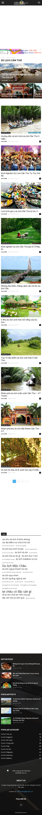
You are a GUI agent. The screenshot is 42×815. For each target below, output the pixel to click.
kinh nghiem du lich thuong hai (10, 585)
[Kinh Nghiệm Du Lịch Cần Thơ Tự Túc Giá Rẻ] (21, 158)
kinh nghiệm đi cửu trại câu (9, 588)
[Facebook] (21, 805)
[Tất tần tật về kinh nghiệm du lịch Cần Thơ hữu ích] (21, 76)
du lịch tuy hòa (19, 581)
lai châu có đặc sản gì (16, 591)
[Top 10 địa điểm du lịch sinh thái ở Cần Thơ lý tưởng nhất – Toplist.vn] (21, 342)
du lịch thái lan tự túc (8, 581)
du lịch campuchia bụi (31, 549)
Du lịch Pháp (5, 746)
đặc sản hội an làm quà (13, 598)
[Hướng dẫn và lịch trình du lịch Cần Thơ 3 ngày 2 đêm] (21, 120)
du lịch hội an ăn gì (11, 556)
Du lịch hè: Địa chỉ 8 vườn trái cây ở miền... (20, 470)
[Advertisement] (21, 27)
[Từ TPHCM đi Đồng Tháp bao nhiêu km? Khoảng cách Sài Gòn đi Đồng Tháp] (6, 720)
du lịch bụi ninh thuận (13, 549)
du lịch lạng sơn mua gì (8, 559)
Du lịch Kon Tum (30, 556)
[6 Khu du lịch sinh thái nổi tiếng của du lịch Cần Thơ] (21, 306)
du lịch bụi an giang (21, 545)
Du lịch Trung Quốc (7, 743)
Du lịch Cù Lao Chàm (7, 552)
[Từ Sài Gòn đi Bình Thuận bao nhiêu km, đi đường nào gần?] (6, 701)
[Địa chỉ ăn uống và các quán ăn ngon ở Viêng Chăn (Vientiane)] (6, 685)
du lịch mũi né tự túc (8, 562)
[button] (39, 2)
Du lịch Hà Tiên (33, 552)
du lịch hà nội (21, 552)
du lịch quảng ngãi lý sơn (14, 578)
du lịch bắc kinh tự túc (8, 545)
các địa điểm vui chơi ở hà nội (16, 542)
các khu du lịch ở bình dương (16, 539)
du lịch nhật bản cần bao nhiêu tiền (11, 572)
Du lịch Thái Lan (6, 734)
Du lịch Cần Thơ (6, 71)
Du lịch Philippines (7, 752)
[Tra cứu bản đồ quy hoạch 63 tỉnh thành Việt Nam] (21, 51)
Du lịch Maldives (6, 758)
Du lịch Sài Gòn (6, 749)
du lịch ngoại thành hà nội (14, 569)
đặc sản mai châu (30, 598)
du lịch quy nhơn (10, 575)
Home (3, 57)
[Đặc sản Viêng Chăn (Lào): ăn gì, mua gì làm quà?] (6, 675)
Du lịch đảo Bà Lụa (29, 581)
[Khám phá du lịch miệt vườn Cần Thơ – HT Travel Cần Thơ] (21, 379)
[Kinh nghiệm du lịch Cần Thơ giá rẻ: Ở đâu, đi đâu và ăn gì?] (21, 231)
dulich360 (4, 80)
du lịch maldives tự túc (26, 559)
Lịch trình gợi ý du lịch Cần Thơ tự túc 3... (20, 211)
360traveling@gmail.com (25, 791)
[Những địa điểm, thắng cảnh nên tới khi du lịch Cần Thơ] (21, 269)
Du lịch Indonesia (6, 755)
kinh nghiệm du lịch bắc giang (28, 585)
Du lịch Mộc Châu (14, 566)
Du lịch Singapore (7, 737)
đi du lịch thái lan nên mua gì (16, 595)
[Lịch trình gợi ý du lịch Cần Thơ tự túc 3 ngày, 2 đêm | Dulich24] (21, 196)
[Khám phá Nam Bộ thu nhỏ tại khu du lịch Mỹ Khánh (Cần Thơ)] (17, 93)
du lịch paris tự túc (28, 572)
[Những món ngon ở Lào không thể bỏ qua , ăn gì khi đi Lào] (6, 666)
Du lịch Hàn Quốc (7, 740)
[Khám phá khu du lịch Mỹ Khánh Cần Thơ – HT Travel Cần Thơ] (21, 414)
